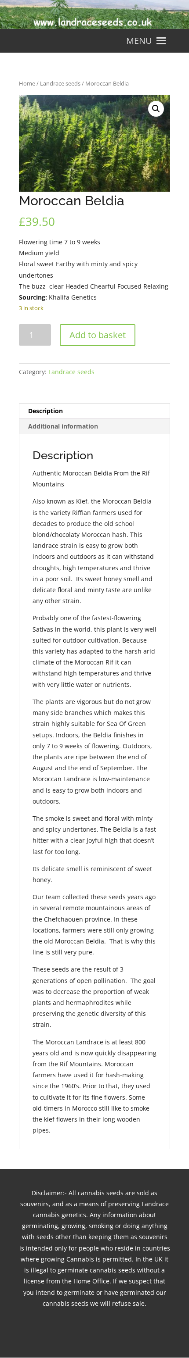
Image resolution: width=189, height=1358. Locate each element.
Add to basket (97, 335)
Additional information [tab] (63, 426)
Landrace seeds (60, 83)
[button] (139, 41)
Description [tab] (45, 411)
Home (27, 83)
